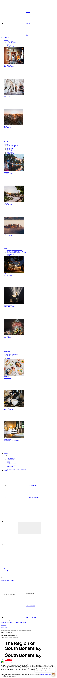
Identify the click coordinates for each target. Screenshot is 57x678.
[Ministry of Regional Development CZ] (6, 662)
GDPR (42, 674)
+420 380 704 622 (33, 485)
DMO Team (3, 625)
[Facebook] (15, 508)
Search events (7, 351)
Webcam (28, 23)
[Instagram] (37, 508)
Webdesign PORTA (49, 674)
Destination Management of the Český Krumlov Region (14, 622)
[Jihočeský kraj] (23, 651)
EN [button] (4, 568)
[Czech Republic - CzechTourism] (6, 660)
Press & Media (4, 627)
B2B (27, 35)
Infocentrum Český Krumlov (7, 580)
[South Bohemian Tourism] (23, 658)
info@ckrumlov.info (34, 497)
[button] (6, 40)
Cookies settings (35, 674)
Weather (28, 12)
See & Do (6, 141)
